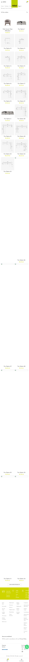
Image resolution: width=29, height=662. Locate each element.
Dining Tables (18, 603)
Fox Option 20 (21, 118)
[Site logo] (14, 3)
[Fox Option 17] (21, 75)
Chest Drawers (11, 615)
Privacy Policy (25, 628)
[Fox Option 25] (7, 163)
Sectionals (3, 606)
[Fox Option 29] (7, 420)
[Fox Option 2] (7, 111)
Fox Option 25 (7, 171)
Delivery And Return (25, 624)
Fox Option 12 (7, 48)
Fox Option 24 (21, 154)
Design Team (25, 609)
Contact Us (25, 632)
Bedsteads (11, 602)
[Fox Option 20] (21, 111)
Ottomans (3, 615)
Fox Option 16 (7, 83)
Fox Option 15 (21, 66)
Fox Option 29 (7, 472)
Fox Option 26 (21, 260)
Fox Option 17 (21, 83)
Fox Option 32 (21, 578)
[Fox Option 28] (21, 314)
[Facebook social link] (22, 649)
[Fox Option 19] (21, 93)
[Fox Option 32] (21, 527)
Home (2, 6)
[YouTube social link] (22, 652)
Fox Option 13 (21, 48)
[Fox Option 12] (7, 40)
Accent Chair (3, 609)
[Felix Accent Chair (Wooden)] (7, 21)
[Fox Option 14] (7, 58)
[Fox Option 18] (7, 93)
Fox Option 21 (7, 136)
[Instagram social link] (25, 649)
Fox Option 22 (21, 136)
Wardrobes (11, 612)
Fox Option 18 (7, 101)
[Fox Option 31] (7, 527)
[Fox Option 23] (7, 146)
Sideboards (18, 606)
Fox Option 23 (7, 154)
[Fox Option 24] (21, 146)
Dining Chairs (18, 609)
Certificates (25, 612)
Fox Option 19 (21, 101)
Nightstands (11, 609)
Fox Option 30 (21, 472)
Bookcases (3, 621)
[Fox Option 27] (7, 314)
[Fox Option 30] (21, 420)
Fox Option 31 (7, 578)
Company (25, 602)
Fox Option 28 (21, 366)
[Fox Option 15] (21, 58)
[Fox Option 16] (7, 75)
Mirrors (10, 607)
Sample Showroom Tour (25, 619)
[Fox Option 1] (21, 21)
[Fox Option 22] (21, 128)
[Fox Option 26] (21, 208)
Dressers (11, 605)
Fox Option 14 (7, 66)
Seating (6, 6)
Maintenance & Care (25, 615)
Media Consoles (3, 619)
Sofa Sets (3, 603)
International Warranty (25, 606)
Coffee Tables (3, 613)
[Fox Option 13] (21, 40)
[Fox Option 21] (7, 128)
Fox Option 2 (7, 118)
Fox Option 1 (21, 29)
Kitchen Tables (18, 613)
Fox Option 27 (7, 366)
